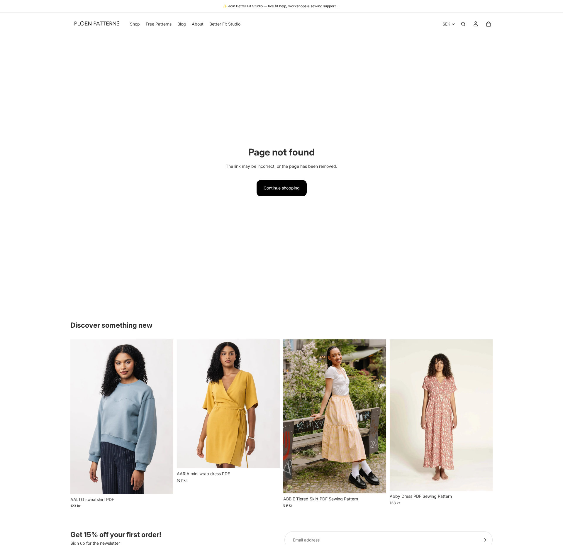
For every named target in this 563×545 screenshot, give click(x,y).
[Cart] (488, 24)
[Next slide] (164, 416)
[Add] (164, 485)
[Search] (463, 24)
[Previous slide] (79, 416)
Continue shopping (282, 187)
